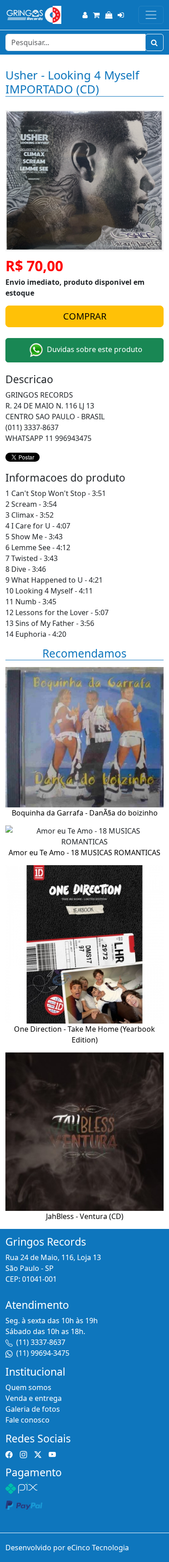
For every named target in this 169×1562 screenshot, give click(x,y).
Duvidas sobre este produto (93, 350)
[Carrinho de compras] (96, 15)
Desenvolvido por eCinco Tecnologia (67, 1548)
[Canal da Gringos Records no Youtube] (52, 1453)
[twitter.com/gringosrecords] (37, 1453)
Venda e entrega (33, 1398)
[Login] (121, 15)
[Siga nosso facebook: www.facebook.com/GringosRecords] (9, 1453)
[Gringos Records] (33, 15)
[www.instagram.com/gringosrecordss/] (23, 1453)
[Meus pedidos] (108, 15)
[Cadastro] (84, 15)
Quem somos (28, 1387)
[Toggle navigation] (151, 15)
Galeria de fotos (32, 1409)
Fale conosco (27, 1420)
